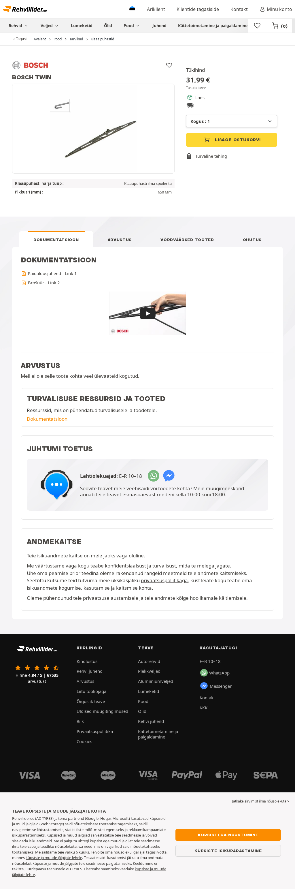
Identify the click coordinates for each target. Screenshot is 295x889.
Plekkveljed (149, 671)
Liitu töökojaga (91, 691)
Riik (80, 721)
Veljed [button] (47, 25)
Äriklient (156, 9)
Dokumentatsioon (56, 239)
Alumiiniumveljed (155, 681)
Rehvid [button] (16, 25)
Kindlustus (87, 661)
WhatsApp (219, 673)
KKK (203, 708)
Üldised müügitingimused (102, 711)
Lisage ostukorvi (237, 139)
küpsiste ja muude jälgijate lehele (54, 857)
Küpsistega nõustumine (228, 834)
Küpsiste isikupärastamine (228, 850)
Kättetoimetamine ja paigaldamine (212, 25)
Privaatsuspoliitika (95, 731)
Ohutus (252, 239)
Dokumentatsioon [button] (47, 419)
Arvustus (120, 239)
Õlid (108, 25)
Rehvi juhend (90, 671)
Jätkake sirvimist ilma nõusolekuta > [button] (260, 801)
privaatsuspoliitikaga (164, 580)
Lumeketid (81, 25)
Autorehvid (149, 661)
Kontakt (239, 9)
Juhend (159, 25)
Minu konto (279, 9)
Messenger (221, 686)
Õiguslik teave (91, 701)
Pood (129, 25)
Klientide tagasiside (198, 9)
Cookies (84, 741)
